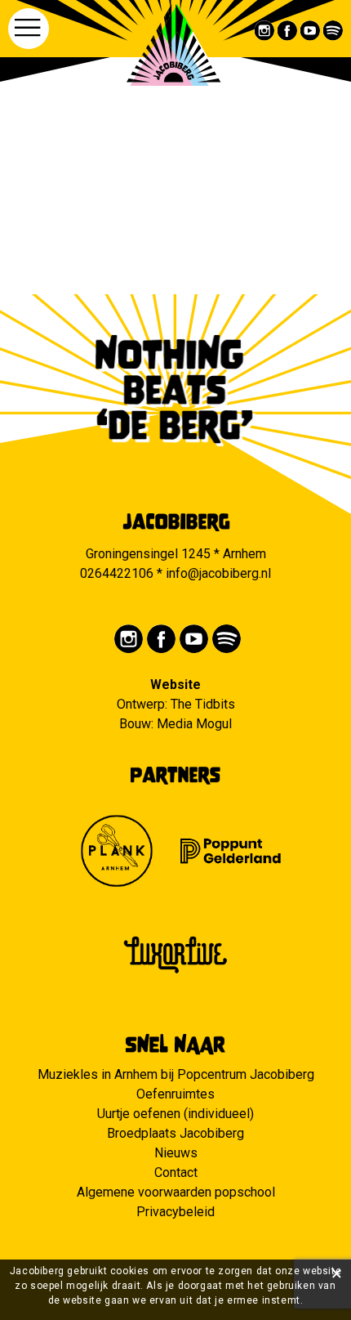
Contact (176, 1172)
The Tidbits (203, 704)
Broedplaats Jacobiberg (175, 1133)
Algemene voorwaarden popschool (176, 1192)
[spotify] (333, 30)
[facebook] (288, 30)
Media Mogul (194, 724)
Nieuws (176, 1153)
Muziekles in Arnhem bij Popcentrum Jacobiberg (176, 1074)
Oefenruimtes (175, 1094)
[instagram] (265, 30)
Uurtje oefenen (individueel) (175, 1113)
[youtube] (310, 30)
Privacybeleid (175, 1211)
